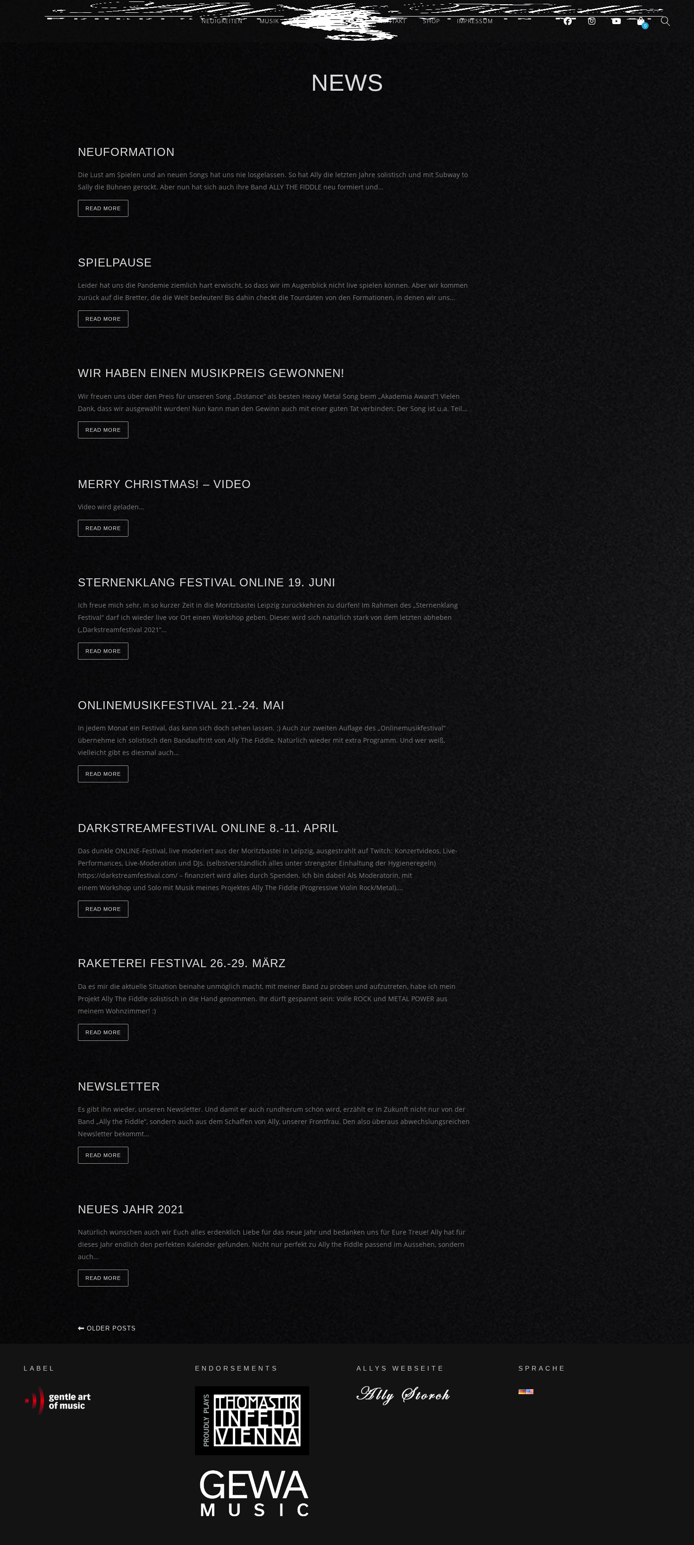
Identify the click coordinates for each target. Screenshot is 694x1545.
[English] (529, 1391)
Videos (350, 21)
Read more (103, 208)
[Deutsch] (522, 1391)
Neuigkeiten (222, 21)
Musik (269, 21)
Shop (431, 21)
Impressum (475, 21)
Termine (309, 21)
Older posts (110, 1328)
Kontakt (392, 21)
